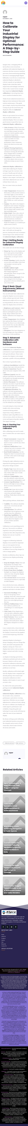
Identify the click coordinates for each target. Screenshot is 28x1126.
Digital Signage (8, 1116)
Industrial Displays (8, 1074)
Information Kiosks (7, 1058)
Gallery (3, 940)
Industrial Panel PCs (6, 1048)
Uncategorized (7, 55)
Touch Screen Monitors (6, 1084)
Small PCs (4, 1071)
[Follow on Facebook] (3, 927)
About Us (3, 936)
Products (3, 938)
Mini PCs (3, 1052)
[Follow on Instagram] (11, 927)
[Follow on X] (7, 927)
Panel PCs (5, 1069)
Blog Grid (3, 944)
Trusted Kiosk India (5, 1061)
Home (2, 934)
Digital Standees (5, 1098)
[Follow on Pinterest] (16, 927)
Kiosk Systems (4, 1092)
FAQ (2, 942)
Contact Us (4, 946)
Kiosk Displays (5, 1108)
